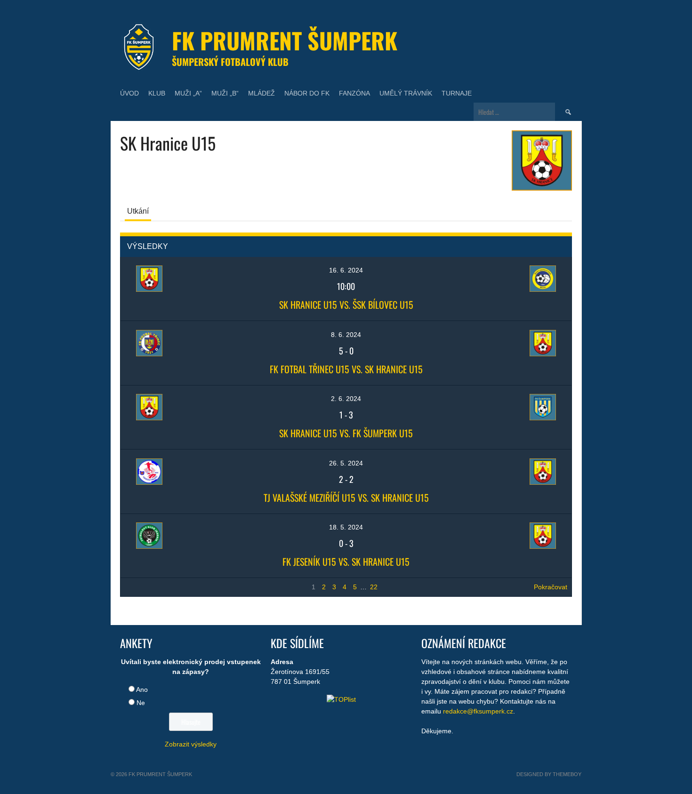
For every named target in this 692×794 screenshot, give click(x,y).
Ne (141, 702)
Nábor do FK (307, 93)
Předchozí (140, 587)
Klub (156, 93)
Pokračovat (550, 587)
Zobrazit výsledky (191, 744)
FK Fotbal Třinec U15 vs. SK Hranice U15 (346, 369)
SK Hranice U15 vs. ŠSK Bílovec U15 (346, 304)
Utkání (138, 211)
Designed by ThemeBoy (548, 774)
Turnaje (457, 93)
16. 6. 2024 (346, 270)
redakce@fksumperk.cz (478, 711)
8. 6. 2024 (346, 334)
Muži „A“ (188, 93)
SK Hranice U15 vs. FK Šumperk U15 (346, 433)
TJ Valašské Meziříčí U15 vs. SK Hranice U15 (346, 497)
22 (374, 587)
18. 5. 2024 (346, 527)
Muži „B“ (225, 93)
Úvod (129, 93)
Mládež (261, 93)
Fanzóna (354, 93)
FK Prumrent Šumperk (284, 40)
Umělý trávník (405, 93)
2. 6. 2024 (346, 398)
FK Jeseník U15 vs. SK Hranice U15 (346, 561)
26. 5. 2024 (346, 463)
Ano (142, 689)
